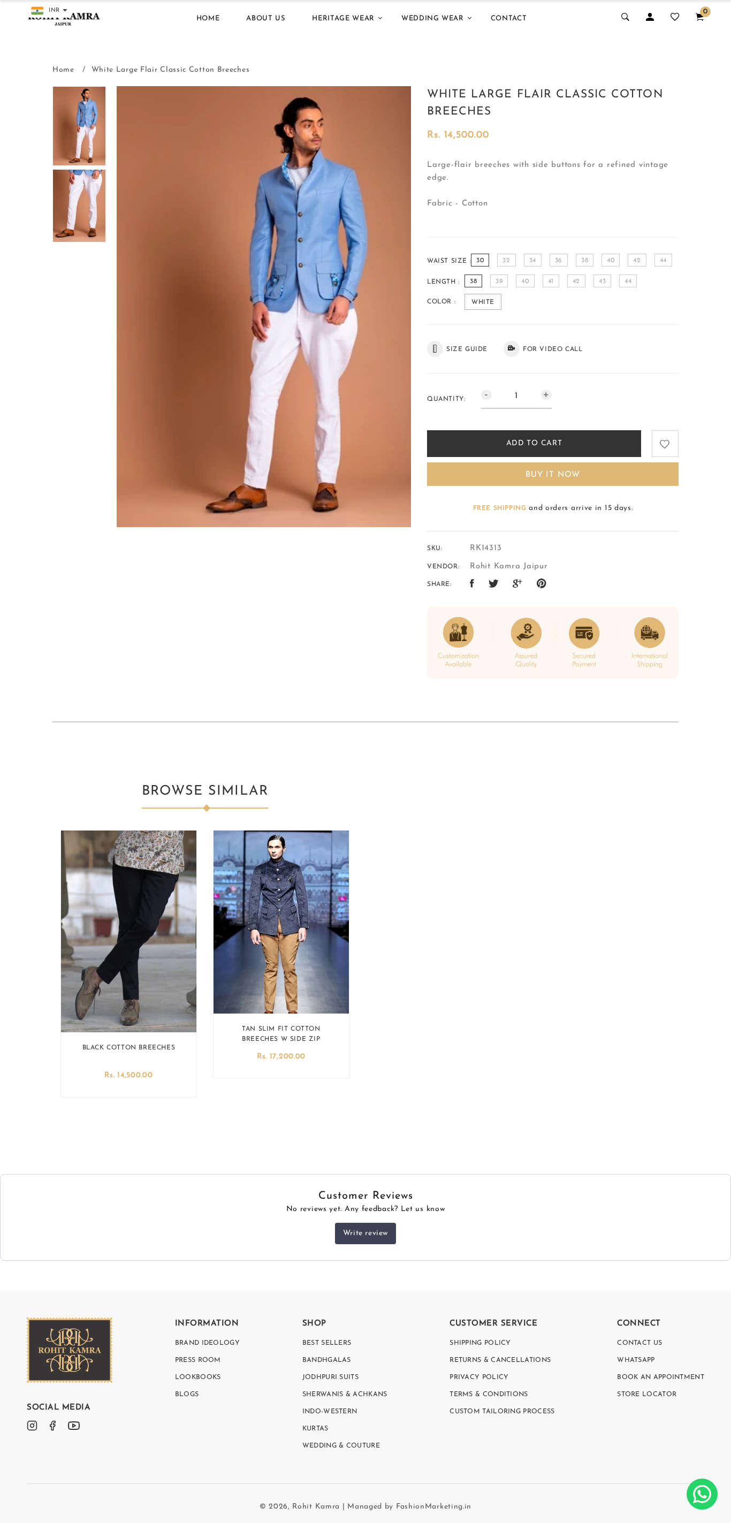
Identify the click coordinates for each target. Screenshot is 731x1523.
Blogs (187, 1394)
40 (610, 260)
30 (480, 260)
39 (499, 281)
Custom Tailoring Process (502, 1411)
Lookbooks (198, 1377)
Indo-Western (329, 1411)
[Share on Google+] (518, 584)
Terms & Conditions (489, 1394)
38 (584, 260)
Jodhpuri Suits (330, 1377)
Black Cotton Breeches (129, 1048)
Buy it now (553, 475)
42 (637, 260)
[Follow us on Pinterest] (542, 584)
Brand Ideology (207, 1343)
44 (663, 260)
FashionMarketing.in (433, 1507)
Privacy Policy (479, 1377)
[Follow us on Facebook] (472, 584)
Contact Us (639, 1343)
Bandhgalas (326, 1360)
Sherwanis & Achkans (344, 1394)
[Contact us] (702, 1494)
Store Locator (646, 1394)
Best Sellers (327, 1343)
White (482, 302)
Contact (509, 18)
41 (551, 281)
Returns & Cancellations (500, 1360)
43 (602, 281)
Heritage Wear (343, 18)
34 (532, 260)
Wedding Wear (432, 18)
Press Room (198, 1360)
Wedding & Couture (341, 1446)
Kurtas (315, 1429)
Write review (365, 1233)
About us (265, 18)
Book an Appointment (660, 1377)
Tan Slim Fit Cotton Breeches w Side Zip (281, 1034)
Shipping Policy (480, 1343)
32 (506, 260)
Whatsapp (635, 1360)
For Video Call (552, 349)
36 (558, 260)
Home (208, 18)
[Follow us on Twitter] (494, 584)
